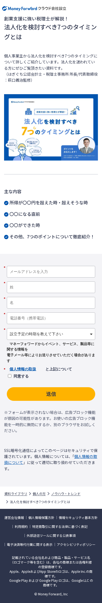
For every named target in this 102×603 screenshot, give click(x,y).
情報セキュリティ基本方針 (78, 517)
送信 (51, 394)
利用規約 (21, 526)
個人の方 (39, 493)
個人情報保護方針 (41, 517)
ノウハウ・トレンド (66, 493)
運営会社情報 (14, 517)
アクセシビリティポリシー (76, 544)
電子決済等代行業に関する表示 (29, 544)
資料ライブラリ (15, 493)
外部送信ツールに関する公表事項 (51, 535)
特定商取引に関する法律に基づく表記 (60, 526)
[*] (51, 263)
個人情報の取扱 (23, 369)
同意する (21, 376)
